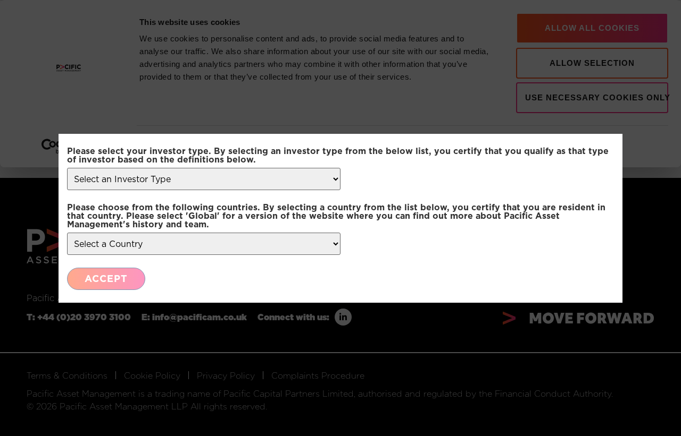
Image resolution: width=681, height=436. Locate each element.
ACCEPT (106, 278)
